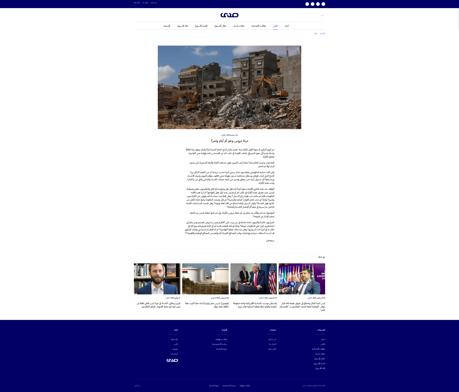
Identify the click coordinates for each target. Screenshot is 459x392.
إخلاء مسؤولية (221, 339)
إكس (176, 344)
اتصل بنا (145, 2)
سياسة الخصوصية (219, 344)
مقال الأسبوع (220, 26)
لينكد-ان (174, 353)
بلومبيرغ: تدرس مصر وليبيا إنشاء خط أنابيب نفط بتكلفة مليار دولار (207, 304)
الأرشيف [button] (166, 26)
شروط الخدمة (221, 348)
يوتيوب (175, 348)
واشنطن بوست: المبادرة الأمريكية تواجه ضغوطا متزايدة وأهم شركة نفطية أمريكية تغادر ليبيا (255, 304)
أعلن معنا (137, 2)
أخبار (287, 26)
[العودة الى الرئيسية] (229, 15)
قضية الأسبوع (201, 26)
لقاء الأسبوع (182, 26)
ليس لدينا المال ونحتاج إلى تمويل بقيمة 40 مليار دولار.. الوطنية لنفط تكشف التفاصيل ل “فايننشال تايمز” (302, 306)
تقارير (275, 26)
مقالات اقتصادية (259, 26)
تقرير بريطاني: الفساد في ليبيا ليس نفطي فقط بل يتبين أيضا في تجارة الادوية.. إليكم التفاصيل (158, 304)
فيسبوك (174, 339)
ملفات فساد (238, 26)
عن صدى (154, 2)
